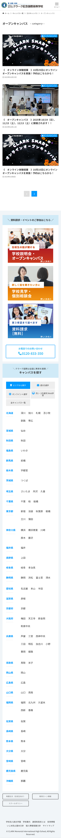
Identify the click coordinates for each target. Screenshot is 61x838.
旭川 (30, 413)
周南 (30, 692)
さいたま (25, 491)
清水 (48, 577)
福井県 (9, 547)
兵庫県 (9, 636)
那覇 (23, 780)
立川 (23, 519)
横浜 (23, 530)
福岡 (23, 702)
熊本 (23, 741)
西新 (23, 710)
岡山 (23, 672)
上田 (23, 557)
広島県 (9, 682)
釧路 (23, 420)
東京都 (9, 511)
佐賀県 (9, 721)
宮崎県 (9, 761)
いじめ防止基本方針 (15, 825)
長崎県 (9, 731)
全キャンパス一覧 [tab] (18, 402)
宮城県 (9, 430)
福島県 (9, 450)
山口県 (9, 692)
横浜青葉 (33, 530)
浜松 (30, 577)
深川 (23, 413)
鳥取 (23, 662)
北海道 (9, 413)
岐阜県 (9, 567)
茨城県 (9, 480)
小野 (48, 644)
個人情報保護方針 (33, 825)
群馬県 (9, 460)
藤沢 (30, 537)
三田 (23, 644)
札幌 (38, 413)
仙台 (23, 430)
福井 (23, 547)
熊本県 (9, 741)
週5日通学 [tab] (44, 385)
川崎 (43, 530)
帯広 (30, 420)
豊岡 (23, 651)
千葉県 (9, 501)
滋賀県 (9, 598)
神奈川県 (10, 530)
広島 (23, 682)
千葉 (23, 501)
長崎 (23, 731)
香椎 (30, 710)
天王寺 (31, 618)
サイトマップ (48, 825)
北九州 (31, 702)
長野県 (9, 557)
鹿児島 (24, 770)
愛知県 (9, 588)
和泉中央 (25, 626)
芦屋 (23, 636)
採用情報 (51, 821)
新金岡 (41, 618)
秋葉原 (39, 511)
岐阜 (23, 567)
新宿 (23, 511)
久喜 (43, 491)
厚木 (23, 537)
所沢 (35, 491)
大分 (23, 751)
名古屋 (24, 588)
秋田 (23, 440)
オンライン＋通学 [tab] (19, 394)
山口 (23, 692)
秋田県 (9, 440)
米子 (30, 662)
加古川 (39, 644)
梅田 (23, 618)
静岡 (23, 577)
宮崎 (23, 761)
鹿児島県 (10, 770)
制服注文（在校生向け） (15, 796)
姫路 (30, 651)
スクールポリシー (16, 803)
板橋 (48, 511)
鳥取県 (9, 662)
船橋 (35, 501)
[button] (57, 5)
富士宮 (39, 577)
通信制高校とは (38, 821)
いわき (24, 450)
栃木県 (9, 470)
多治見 (31, 567)
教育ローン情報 (45, 796)
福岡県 (9, 702)
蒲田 (30, 519)
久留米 (41, 702)
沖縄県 (9, 780)
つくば (24, 480)
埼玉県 (9, 491)
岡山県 (9, 672)
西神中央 (40, 636)
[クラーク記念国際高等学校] (22, 5)
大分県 (9, 751)
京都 (23, 608)
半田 (40, 588)
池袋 (30, 511)
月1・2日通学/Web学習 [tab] (45, 394)
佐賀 (23, 721)
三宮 (30, 636)
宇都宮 (24, 470)
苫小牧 (46, 413)
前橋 (23, 460)
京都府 (9, 608)
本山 (33, 588)
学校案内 (26, 821)
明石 (30, 644)
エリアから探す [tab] (19, 385)
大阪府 (9, 618)
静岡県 (9, 577)
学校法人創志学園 (13, 821)
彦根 (23, 598)
